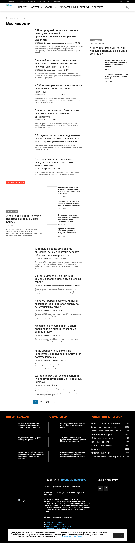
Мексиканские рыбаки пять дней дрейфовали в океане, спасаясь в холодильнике (55, 329)
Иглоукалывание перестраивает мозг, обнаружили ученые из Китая (73, 425)
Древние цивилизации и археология (59, 43)
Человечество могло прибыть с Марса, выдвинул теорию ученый (117, 76)
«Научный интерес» (73, 480)
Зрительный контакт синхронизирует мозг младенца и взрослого (67, 231)
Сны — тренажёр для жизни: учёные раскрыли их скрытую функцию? (108, 51)
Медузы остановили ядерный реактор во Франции (29, 439)
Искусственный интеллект (74, 7)
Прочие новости (50, 169)
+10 (47, 402)
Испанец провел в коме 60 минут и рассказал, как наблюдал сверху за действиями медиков (57, 304)
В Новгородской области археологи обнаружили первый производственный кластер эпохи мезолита (56, 35)
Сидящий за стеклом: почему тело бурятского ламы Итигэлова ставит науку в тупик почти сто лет (57, 63)
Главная (9, 18)
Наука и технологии (52, 95)
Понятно (118, 535)
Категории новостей (42, 7)
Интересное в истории (53, 70)
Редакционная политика (55, 525)
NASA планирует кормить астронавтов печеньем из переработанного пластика (58, 88)
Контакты (58, 522)
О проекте (97, 7)
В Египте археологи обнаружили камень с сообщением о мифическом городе (58, 279)
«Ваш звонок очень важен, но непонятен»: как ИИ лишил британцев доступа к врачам (58, 354)
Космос (47, 385)
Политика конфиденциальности (58, 527)
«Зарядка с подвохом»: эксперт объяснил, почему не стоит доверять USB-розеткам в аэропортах (57, 252)
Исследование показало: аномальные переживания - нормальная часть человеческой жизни (69, 218)
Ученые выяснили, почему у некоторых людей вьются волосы (23, 218)
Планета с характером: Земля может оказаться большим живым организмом (58, 113)
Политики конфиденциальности (68, 537)
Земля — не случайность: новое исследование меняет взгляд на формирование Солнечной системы (31, 455)
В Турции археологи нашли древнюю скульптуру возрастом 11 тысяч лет (57, 137)
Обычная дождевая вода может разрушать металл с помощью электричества (54, 162)
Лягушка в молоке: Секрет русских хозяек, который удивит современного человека (73, 440)
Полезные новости (51, 258)
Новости (23, 7)
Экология (48, 120)
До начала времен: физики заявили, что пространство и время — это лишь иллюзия (58, 379)
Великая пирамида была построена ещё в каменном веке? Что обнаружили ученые (116, 63)
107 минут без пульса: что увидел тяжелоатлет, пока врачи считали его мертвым (69, 203)
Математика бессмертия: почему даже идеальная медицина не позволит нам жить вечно (69, 190)
